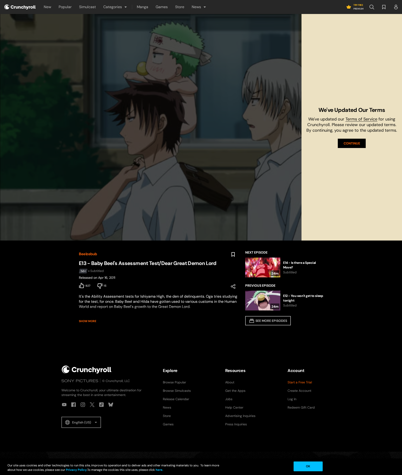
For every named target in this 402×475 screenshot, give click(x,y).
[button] (115, 7)
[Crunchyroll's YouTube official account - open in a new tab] (64, 404)
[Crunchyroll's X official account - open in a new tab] (92, 404)
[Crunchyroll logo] (20, 7)
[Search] (372, 7)
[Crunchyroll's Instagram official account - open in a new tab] (83, 404)
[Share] (233, 286)
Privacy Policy (76, 470)
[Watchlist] (384, 7)
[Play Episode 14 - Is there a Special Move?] (284, 267)
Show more (87, 321)
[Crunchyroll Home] (86, 369)
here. (159, 470)
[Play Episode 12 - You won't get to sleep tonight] (284, 300)
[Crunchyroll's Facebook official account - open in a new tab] (73, 404)
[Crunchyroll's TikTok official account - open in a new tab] (101, 404)
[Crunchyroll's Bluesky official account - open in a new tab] (111, 404)
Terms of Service (361, 119)
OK (308, 466)
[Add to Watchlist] (233, 254)
